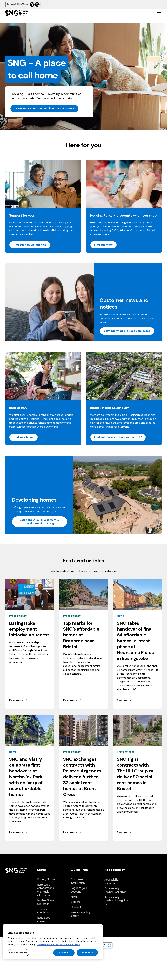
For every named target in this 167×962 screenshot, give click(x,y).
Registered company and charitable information (45, 890)
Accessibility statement (111, 881)
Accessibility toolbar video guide (116, 900)
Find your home (23, 437)
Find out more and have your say (120, 437)
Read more (16, 700)
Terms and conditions (43, 910)
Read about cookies (44, 919)
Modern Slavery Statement (46, 902)
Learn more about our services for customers (44, 108)
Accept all (87, 952)
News (74, 897)
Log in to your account (79, 889)
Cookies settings (18, 952)
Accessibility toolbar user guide (115, 890)
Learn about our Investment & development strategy (39, 521)
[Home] (16, 13)
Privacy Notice (46, 879)
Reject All (64, 952)
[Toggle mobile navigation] (159, 13)
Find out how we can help (29, 244)
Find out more (103, 244)
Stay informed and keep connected (127, 331)
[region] (53, 941)
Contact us (77, 907)
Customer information (78, 881)
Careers (75, 902)
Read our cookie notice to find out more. (58, 944)
